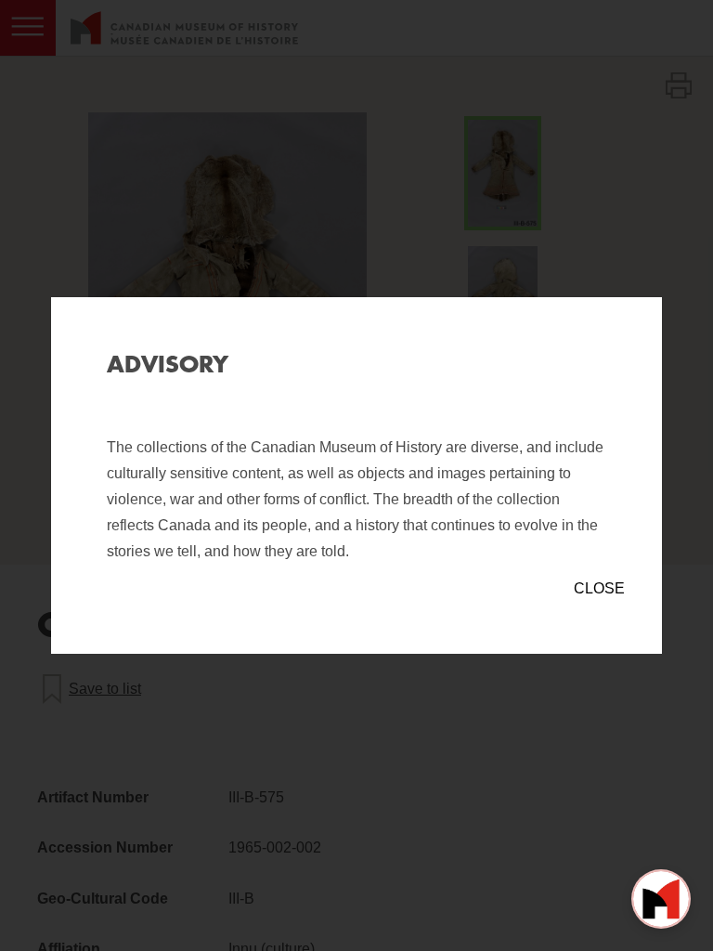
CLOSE (599, 588)
